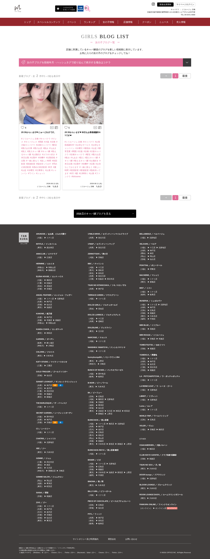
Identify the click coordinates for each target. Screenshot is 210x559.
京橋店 (101, 257)
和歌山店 (52, 267)
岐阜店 (101, 377)
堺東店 (152, 269)
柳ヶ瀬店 (50, 343)
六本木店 (49, 356)
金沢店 (49, 388)
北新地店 (60, 299)
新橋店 (49, 397)
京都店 (49, 289)
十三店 (101, 267)
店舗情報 (128, 22)
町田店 (49, 486)
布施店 (161, 339)
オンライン (172, 508)
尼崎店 (101, 321)
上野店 (101, 361)
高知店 (49, 286)
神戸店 (49, 302)
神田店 (49, 333)
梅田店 (49, 280)
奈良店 (101, 273)
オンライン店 (160, 508)
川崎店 (51, 346)
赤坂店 (101, 411)
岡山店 (49, 481)
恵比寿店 (50, 248)
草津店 (49, 483)
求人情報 (181, 22)
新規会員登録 (165, 4)
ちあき (55, 186)
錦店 (48, 465)
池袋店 (49, 307)
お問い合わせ (131, 539)
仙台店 (49, 305)
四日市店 (50, 391)
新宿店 (111, 444)
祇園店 (58, 320)
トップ (27, 22)
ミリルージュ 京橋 (43, 186)
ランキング (89, 22)
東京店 (49, 521)
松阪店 (49, 283)
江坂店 (49, 257)
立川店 (49, 468)
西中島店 (50, 417)
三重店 (49, 366)
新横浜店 (52, 270)
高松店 (101, 270)
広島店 (101, 396)
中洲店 (101, 475)
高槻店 (152, 329)
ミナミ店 (50, 238)
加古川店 (101, 238)
